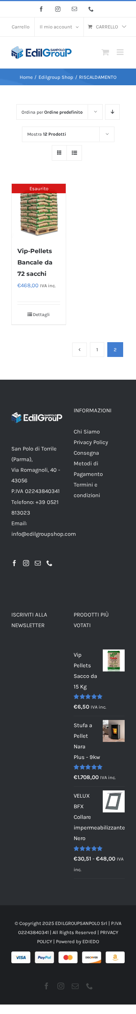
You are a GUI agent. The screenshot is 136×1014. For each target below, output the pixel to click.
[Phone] (49, 563)
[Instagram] (26, 563)
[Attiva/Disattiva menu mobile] (121, 52)
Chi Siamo (87, 431)
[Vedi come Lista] (74, 153)
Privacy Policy (91, 442)
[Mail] (38, 563)
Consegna (86, 452)
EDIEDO (90, 941)
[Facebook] (14, 563)
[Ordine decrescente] (112, 112)
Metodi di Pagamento (88, 468)
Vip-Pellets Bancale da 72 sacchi (35, 262)
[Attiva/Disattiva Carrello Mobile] (105, 52)
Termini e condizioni (87, 490)
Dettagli (41, 314)
